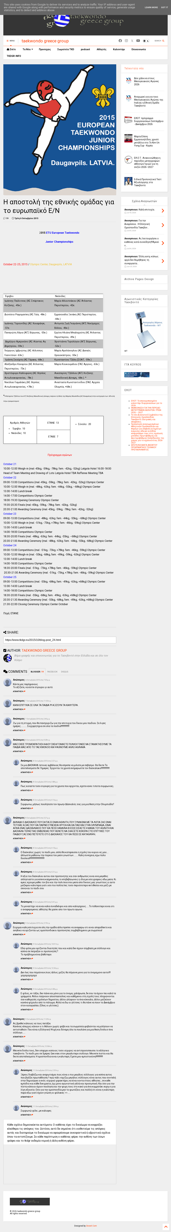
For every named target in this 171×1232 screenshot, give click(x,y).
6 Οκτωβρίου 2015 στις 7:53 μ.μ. (37, 680)
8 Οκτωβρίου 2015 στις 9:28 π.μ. (37, 740)
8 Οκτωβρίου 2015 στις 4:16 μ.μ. (45, 800)
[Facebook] (120, 40)
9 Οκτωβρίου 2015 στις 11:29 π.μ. (38, 1019)
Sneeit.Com (91, 1226)
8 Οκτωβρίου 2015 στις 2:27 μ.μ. (45, 761)
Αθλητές (101, 49)
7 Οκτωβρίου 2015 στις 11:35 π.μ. (38, 701)
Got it (164, 7)
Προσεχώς (45, 49)
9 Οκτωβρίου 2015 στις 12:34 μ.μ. (46, 968)
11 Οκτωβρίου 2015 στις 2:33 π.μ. (46, 1070)
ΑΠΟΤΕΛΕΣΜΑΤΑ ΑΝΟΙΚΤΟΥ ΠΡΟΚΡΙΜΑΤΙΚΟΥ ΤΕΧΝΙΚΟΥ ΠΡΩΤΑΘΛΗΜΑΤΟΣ (144, 447)
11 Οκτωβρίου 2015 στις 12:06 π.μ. (38, 1046)
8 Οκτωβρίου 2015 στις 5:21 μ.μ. (45, 872)
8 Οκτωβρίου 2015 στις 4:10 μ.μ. (45, 848)
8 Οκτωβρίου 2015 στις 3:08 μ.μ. (45, 782)
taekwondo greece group (45, 40)
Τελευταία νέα (134, 68)
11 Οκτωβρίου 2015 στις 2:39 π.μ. (46, 1106)
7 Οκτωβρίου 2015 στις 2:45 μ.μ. (37, 719)
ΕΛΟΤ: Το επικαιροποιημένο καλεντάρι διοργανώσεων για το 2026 (146, 403)
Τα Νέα (27, 49)
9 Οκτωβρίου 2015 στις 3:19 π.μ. (37, 923)
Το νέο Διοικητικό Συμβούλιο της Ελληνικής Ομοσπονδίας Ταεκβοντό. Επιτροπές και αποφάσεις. (147, 418)
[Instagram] (126, 40)
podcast (85, 49)
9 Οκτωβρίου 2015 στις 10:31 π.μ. (46, 944)
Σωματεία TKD (65, 49)
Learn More (151, 7)
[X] (132, 40)
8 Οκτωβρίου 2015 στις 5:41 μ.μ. (45, 902)
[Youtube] (138, 40)
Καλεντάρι (119, 49)
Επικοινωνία (139, 49)
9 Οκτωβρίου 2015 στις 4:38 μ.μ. (45, 989)
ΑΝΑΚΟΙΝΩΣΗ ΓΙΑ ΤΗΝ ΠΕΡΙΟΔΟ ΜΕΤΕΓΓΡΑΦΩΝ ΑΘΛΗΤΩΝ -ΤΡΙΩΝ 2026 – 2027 (146, 410)
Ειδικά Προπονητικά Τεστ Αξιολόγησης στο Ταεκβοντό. (147, 182)
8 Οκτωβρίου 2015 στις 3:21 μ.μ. (37, 818)
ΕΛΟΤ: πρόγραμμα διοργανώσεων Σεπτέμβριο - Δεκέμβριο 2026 (148, 121)
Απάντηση (18, 691)
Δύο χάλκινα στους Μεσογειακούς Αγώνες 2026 (146, 81)
